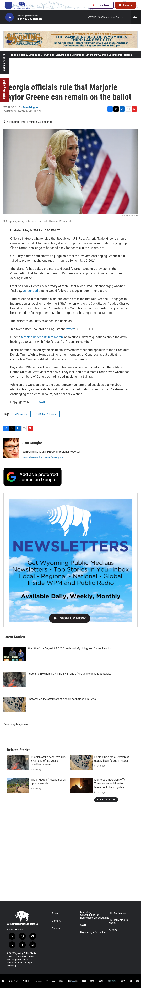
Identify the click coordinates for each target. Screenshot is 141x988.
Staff (83, 925)
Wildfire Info (4, 89)
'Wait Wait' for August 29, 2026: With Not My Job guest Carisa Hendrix (69, 648)
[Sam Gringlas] (11, 448)
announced (30, 291)
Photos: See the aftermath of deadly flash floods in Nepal (62, 699)
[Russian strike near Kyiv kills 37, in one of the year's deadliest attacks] (14, 679)
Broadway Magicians (15, 724)
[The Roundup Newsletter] (70, 560)
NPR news (21, 414)
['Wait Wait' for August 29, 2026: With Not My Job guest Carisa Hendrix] (14, 654)
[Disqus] (70, 854)
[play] (9, 17)
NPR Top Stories (46, 414)
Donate (127, 5)
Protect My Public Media (118, 921)
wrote (70, 329)
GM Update (4, 63)
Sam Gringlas (30, 107)
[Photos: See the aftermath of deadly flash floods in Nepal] (14, 704)
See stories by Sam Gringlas (42, 457)
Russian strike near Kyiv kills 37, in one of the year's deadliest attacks (69, 673)
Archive (113, 930)
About (55, 913)
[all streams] (136, 17)
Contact (56, 921)
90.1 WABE (39, 402)
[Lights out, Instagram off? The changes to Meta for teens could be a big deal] (81, 785)
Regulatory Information (93, 932)
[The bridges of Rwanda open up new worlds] (18, 785)
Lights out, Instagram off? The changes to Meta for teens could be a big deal (109, 783)
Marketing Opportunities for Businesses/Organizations (93, 915)
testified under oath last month (41, 337)
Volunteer (103, 5)
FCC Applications (118, 913)
